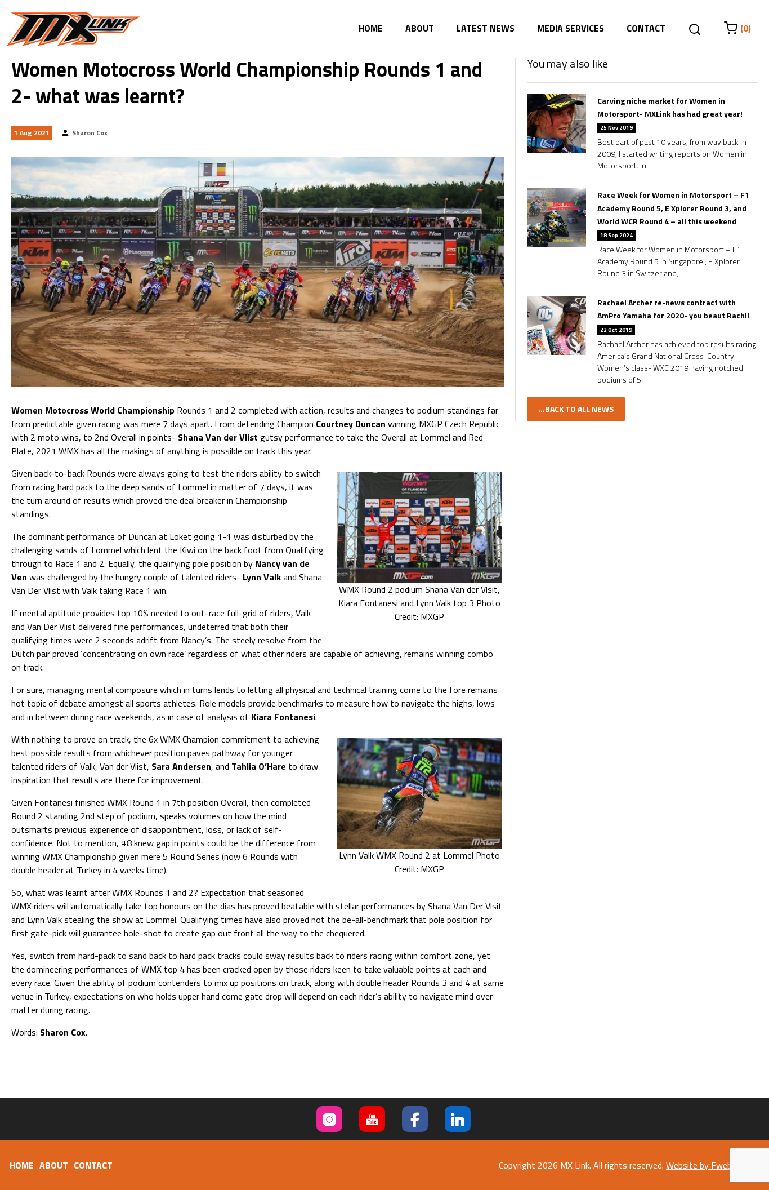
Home (371, 28)
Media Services (570, 28)
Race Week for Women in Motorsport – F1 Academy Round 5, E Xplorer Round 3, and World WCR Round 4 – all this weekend (673, 208)
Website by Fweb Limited (714, 1165)
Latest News (486, 28)
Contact (646, 28)
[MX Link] (73, 29)
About (419, 28)
